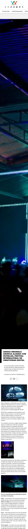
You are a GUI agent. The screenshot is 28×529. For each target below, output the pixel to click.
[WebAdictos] (14, 3)
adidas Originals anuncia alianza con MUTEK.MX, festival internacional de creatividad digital (14, 356)
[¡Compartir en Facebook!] (11, 379)
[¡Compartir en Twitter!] (14, 379)
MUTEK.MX (21, 409)
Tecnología (6, 11)
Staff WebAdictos (20, 374)
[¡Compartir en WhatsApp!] (17, 379)
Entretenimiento (17, 11)
